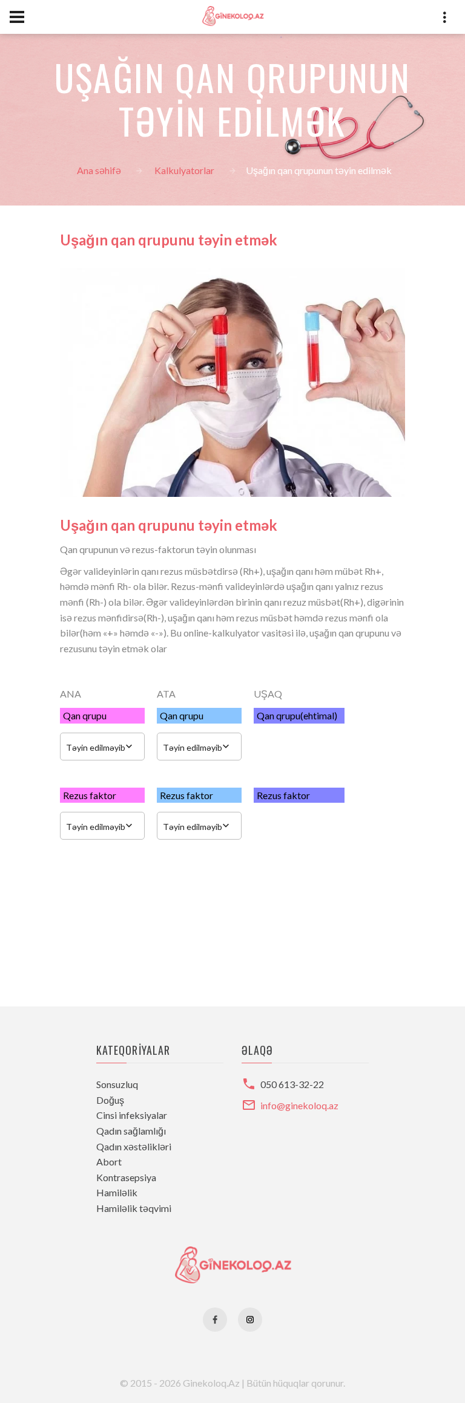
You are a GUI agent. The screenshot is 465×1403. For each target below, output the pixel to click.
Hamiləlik (116, 1192)
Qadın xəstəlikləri (133, 1146)
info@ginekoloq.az (299, 1105)
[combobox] (102, 746)
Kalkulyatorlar (184, 170)
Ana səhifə (99, 170)
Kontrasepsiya (126, 1177)
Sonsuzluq (117, 1084)
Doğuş (110, 1100)
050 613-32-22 (292, 1084)
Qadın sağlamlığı (131, 1130)
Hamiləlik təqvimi (133, 1208)
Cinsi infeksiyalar (131, 1115)
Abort (109, 1161)
